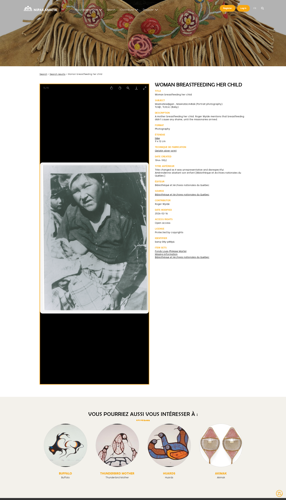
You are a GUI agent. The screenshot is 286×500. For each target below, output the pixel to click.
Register (227, 8)
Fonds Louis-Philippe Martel (171, 251)
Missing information (166, 254)
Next (240, 454)
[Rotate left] (120, 88)
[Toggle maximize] (145, 88)
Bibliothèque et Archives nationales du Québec (182, 194)
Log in (243, 8)
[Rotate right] (111, 88)
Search (111, 9)
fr (254, 8)
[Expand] (100, 9)
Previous (45, 454)
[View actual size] (128, 88)
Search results (57, 74)
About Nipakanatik (86, 9)
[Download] (136, 88)
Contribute (127, 9)
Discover (148, 9)
